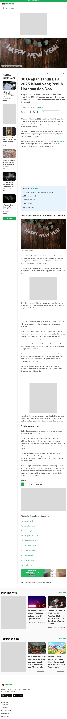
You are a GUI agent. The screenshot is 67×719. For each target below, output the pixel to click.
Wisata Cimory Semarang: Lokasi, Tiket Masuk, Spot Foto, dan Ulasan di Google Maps (56, 660)
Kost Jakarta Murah (28, 524)
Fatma (39, 106)
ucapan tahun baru (30, 581)
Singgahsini (4, 717)
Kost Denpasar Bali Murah (30, 534)
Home (22, 71)
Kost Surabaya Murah (28, 539)
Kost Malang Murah (28, 549)
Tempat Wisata (40, 669)
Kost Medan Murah (27, 563)
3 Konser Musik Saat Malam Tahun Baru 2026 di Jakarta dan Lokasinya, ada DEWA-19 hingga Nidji (9, 183)
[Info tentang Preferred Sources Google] (61, 110)
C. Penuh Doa (27, 202)
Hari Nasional (41, 620)
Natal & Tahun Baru (37, 71)
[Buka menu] (64, 2)
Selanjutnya (38, 483)
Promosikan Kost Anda (7, 709)
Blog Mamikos (4, 714)
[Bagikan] (31, 110)
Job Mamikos (4, 706)
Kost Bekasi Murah (27, 558)
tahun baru (60, 140)
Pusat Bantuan (5, 711)
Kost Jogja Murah (27, 519)
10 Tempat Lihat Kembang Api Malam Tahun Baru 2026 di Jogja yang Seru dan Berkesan (9, 205)
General (5, 98)
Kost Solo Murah (27, 554)
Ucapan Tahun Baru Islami (44, 581)
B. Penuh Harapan (28, 198)
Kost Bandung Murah (28, 529)
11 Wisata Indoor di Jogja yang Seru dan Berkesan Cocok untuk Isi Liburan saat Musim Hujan (37, 660)
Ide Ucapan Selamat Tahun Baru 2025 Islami (38, 191)
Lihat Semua (9, 216)
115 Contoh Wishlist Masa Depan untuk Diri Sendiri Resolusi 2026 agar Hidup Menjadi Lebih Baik (9, 92)
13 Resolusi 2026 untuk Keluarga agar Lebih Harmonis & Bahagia (9, 138)
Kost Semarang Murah (29, 544)
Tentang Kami (4, 703)
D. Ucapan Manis (28, 206)
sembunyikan (34, 187)
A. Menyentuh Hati (29, 194)
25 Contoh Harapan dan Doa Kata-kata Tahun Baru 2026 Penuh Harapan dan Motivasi (9, 160)
